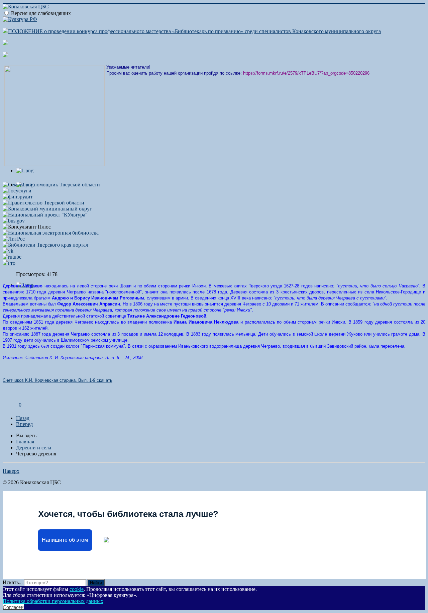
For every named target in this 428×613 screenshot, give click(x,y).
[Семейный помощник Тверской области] (51, 184)
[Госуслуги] (17, 190)
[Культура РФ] (20, 19)
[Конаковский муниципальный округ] (47, 208)
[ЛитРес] (14, 239)
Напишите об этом (65, 540)
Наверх (11, 471)
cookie (77, 589)
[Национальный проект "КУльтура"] (45, 214)
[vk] (8, 251)
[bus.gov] (14, 221)
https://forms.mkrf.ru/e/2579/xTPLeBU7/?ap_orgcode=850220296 (306, 73)
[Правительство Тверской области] (43, 202)
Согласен (13, 607)
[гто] (9, 263)
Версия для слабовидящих (41, 13)
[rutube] (12, 257)
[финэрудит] (18, 196)
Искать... (13, 582)
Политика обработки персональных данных (53, 601)
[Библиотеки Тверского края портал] (45, 245)
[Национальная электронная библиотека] (51, 233)
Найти (96, 582)
